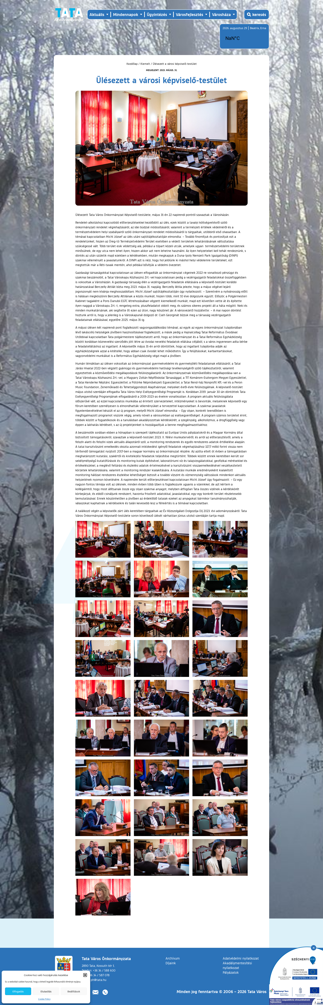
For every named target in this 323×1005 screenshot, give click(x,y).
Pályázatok (231, 972)
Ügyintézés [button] (157, 14)
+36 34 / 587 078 (99, 975)
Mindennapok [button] (125, 14)
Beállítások (73, 991)
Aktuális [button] (96, 14)
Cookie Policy (44, 999)
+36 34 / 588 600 (104, 970)
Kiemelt (145, 63)
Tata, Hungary (241, 38)
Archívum (173, 958)
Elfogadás (18, 991)
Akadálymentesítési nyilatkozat (237, 965)
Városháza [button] (221, 14)
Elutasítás (46, 991)
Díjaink (171, 963)
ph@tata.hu (98, 980)
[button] (85, 975)
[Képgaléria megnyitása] (103, 539)
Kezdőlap (132, 63)
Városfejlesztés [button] (189, 14)
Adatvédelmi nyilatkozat (241, 958)
